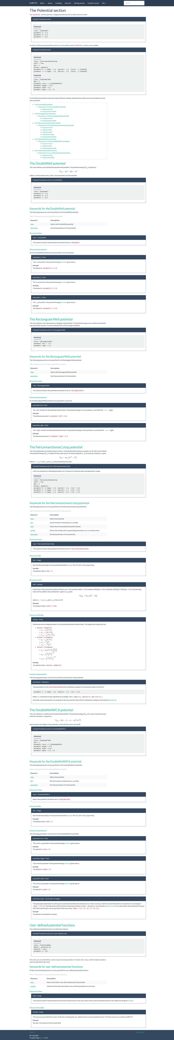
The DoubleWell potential (43, 104)
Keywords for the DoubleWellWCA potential (53, 141)
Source (32, 1032)
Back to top (140, 1032)
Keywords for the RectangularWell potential (53, 116)
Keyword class (47, 109)
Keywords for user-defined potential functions (54, 153)
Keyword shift (47, 132)
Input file (68, 3)
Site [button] (103, 3)
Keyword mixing (48, 134)
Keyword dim (47, 130)
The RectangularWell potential (45, 114)
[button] (42, 3)
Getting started (79, 3)
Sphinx (41, 1038)
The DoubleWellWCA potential (45, 139)
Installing (58, 3)
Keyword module (48, 157)
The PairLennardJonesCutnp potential (47, 123)
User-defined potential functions (45, 150)
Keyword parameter (49, 111)
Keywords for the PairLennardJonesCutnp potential (56, 125)
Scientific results (93, 3)
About (50, 3)
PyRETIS (33, 3)
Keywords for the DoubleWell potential (52, 107)
